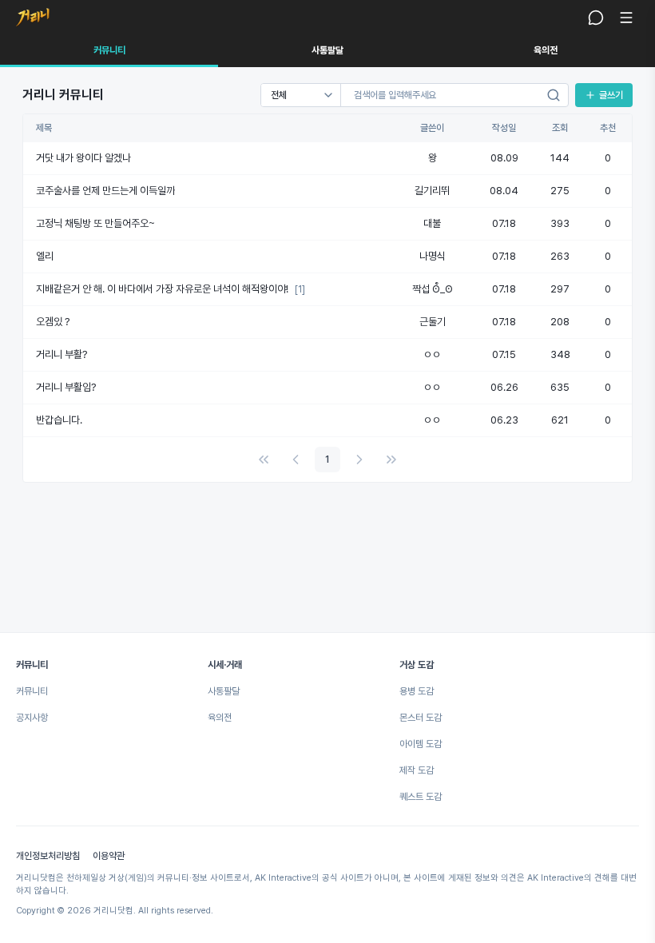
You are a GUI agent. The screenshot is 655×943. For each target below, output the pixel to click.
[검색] (553, 95)
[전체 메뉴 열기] (626, 17)
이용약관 (109, 855)
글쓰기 (611, 95)
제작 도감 (416, 770)
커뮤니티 (109, 50)
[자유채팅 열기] (596, 17)
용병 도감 (416, 691)
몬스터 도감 (420, 717)
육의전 (546, 50)
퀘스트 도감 (420, 796)
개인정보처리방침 (48, 855)
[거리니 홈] (33, 17)
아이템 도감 (420, 744)
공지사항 (32, 717)
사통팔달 (327, 50)
